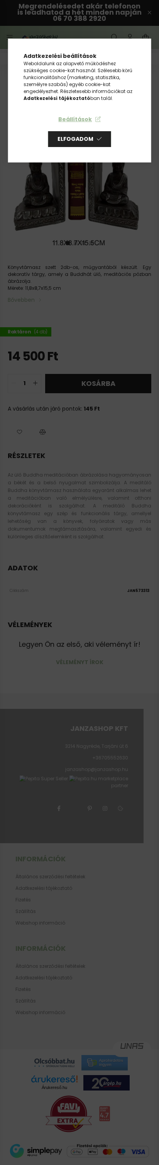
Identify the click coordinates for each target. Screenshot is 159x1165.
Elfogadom (75, 139)
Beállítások (75, 119)
